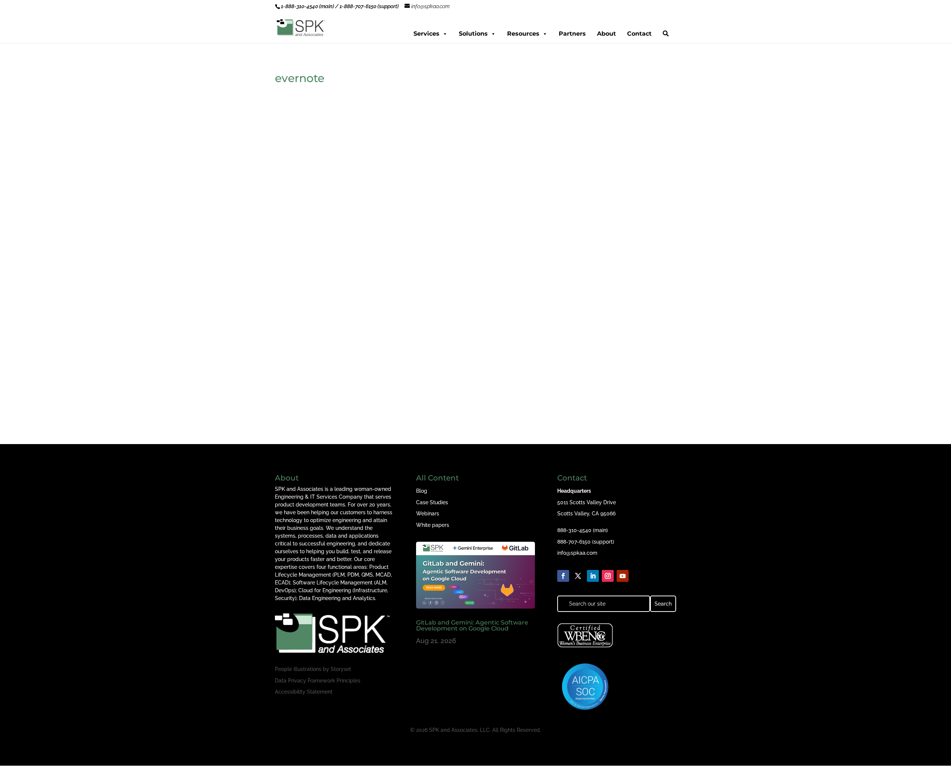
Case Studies (432, 502)
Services (426, 33)
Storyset (341, 669)
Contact (639, 33)
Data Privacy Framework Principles (317, 681)
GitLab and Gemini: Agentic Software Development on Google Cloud (472, 625)
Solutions (473, 33)
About (606, 33)
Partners (572, 33)
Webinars (427, 513)
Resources (523, 33)
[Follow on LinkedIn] (593, 576)
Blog (421, 491)
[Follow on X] (578, 576)
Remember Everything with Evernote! (345, 364)
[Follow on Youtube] (623, 576)
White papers (432, 525)
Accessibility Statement (303, 692)
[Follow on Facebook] (563, 576)
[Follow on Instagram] (608, 576)
